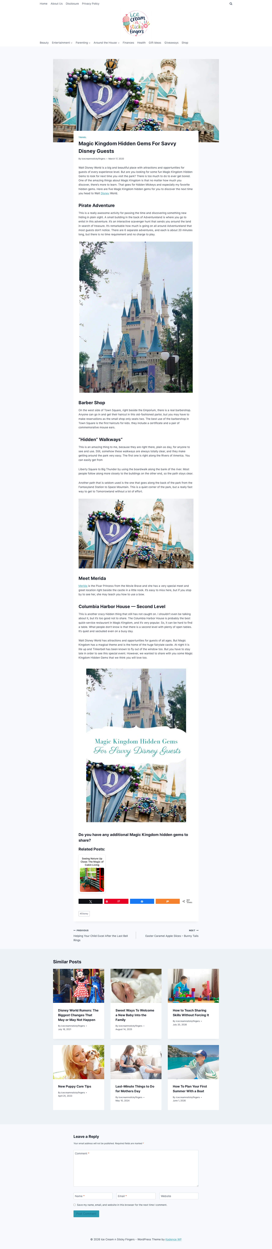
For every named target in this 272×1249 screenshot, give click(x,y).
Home (43, 3)
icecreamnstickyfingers (93, 158)
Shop (185, 42)
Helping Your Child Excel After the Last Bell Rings (101, 935)
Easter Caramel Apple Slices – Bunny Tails (171, 933)
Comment (82, 1153)
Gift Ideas (155, 42)
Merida (83, 585)
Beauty (44, 42)
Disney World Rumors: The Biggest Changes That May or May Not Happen (78, 1015)
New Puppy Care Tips (74, 1086)
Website (166, 1196)
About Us (57, 3)
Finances (128, 42)
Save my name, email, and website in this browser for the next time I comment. (122, 1204)
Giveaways (171, 42)
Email (122, 1196)
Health (141, 42)
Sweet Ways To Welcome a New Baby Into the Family (135, 1015)
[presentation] (78, 986)
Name (80, 1196)
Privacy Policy (90, 3)
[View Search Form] (231, 4)
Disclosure (72, 3)
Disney (105, 193)
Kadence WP (173, 1239)
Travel (83, 137)
